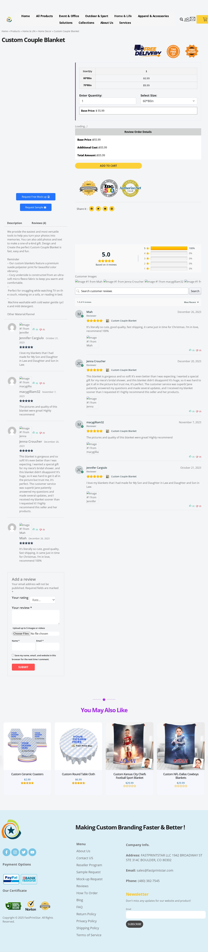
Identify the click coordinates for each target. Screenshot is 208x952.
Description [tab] (14, 223)
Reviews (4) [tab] (39, 223)
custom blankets (25, 263)
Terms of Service (88, 935)
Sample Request (88, 872)
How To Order (87, 893)
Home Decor (44, 31)
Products (15, 31)
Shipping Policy (87, 928)
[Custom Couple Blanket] (108, 320)
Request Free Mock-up (34, 196)
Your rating (20, 598)
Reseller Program (89, 865)
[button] (181, 19)
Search (195, 291)
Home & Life (29, 31)
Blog (79, 900)
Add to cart (108, 166)
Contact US (84, 858)
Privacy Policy (86, 921)
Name (16, 641)
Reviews (82, 886)
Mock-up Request (89, 879)
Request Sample (34, 207)
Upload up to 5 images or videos (29, 628)
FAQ (79, 907)
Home (5, 31)
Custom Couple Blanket (123, 320)
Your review (22, 607)
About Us (106, 22)
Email (40, 641)
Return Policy (86, 914)
